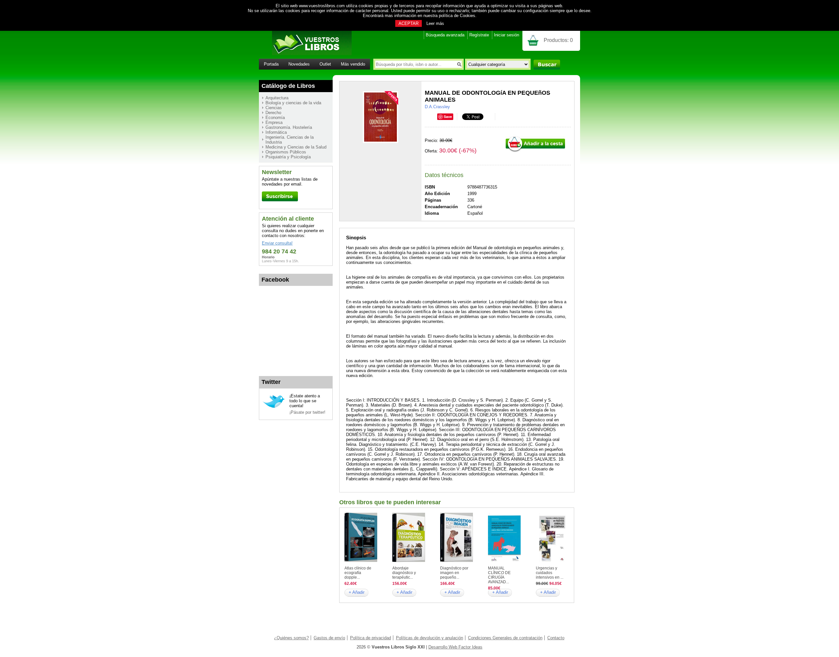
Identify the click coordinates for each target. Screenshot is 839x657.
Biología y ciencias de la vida (293, 102)
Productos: (558, 40)
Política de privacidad (370, 637)
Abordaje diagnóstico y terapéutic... (404, 573)
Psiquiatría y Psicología (288, 156)
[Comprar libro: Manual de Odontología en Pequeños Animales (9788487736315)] (535, 151)
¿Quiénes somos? (291, 637)
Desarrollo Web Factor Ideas (455, 647)
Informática (276, 132)
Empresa (274, 122)
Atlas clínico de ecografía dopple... (357, 573)
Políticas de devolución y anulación (429, 637)
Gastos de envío (329, 637)
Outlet (325, 64)
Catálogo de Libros (288, 86)
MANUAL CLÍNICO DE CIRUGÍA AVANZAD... (499, 575)
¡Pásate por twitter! (307, 412)
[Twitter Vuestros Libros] (274, 407)
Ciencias (273, 107)
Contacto (555, 637)
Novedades (299, 64)
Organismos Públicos (285, 151)
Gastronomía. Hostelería (288, 127)
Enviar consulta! (277, 243)
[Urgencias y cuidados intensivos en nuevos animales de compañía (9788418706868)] (552, 560)
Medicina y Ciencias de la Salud (295, 147)
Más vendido (353, 64)
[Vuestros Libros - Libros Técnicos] (305, 53)
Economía (275, 117)
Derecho (273, 112)
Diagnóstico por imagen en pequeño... (454, 573)
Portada (271, 64)
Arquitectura (276, 97)
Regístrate (479, 34)
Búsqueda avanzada (445, 34)
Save (448, 116)
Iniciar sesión (506, 34)
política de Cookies (457, 15)
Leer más (435, 23)
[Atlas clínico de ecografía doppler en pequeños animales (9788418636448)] (360, 560)
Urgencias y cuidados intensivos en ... (549, 573)
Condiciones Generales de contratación (505, 637)
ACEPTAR (409, 23)
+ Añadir (356, 592)
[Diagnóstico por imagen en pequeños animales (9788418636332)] (456, 560)
